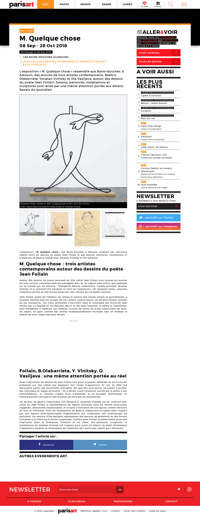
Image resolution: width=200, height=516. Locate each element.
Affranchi (146, 136)
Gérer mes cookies (134, 511)
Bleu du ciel (148, 118)
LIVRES (127, 4)
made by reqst (157, 511)
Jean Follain (33, 61)
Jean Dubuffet (149, 184)
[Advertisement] (73, 343)
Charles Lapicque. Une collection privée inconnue (156, 156)
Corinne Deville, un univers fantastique (156, 170)
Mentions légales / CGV (94, 511)
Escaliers (146, 111)
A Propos (34, 501)
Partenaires (123, 501)
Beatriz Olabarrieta (61, 61)
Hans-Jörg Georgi (151, 126)
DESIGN (86, 4)
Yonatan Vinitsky (93, 61)
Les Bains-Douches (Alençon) (46, 57)
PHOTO (64, 4)
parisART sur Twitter (156, 218)
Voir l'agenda (158, 52)
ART (45, 4)
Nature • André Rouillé (154, 103)
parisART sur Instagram (161, 226)
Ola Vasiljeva (35, 64)
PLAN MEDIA (76, 501)
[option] (73, 151)
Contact (171, 501)
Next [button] (121, 151)
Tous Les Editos (158, 61)
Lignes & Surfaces (151, 95)
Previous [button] (25, 151)
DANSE (106, 4)
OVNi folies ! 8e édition (154, 147)
